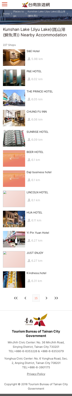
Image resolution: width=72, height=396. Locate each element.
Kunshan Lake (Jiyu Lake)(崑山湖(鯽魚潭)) (46, 13)
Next (26, 298)
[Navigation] (4, 4)
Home (6, 13)
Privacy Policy (36, 374)
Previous (46, 298)
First (16, 298)
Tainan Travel (36, 5)
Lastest (56, 298)
